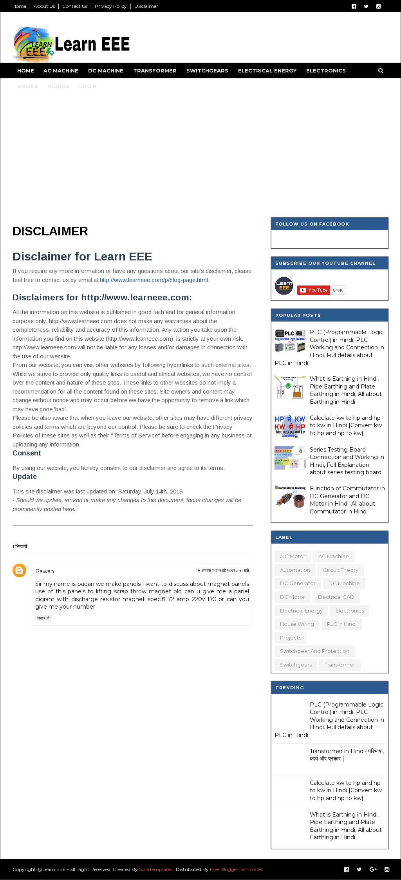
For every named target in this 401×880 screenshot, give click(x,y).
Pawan (44, 571)
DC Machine (105, 70)
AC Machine (60, 70)
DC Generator (298, 583)
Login (88, 86)
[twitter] (366, 6)
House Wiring (297, 624)
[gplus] (373, 869)
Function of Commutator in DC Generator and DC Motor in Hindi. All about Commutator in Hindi (347, 500)
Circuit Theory (340, 570)
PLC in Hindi (342, 624)
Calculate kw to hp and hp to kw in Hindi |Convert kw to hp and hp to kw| (346, 425)
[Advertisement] (200, 158)
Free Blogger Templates (236, 869)
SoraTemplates (155, 869)
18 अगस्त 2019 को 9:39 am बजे (222, 570)
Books (27, 86)
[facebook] (354, 6)
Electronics (326, 70)
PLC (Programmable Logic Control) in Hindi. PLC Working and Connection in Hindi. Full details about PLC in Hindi (329, 347)
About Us (44, 6)
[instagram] (378, 6)
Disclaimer (146, 6)
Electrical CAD (336, 597)
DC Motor (292, 597)
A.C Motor (292, 556)
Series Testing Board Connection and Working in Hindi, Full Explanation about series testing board (347, 461)
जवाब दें (43, 618)
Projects (290, 637)
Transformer (155, 70)
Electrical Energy (267, 70)
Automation (295, 570)
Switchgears (207, 70)
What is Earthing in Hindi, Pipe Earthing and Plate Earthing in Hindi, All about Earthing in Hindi (346, 390)
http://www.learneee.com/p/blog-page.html (154, 279)
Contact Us (74, 6)
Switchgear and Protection (314, 651)
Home (19, 6)
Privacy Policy (111, 6)
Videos (58, 86)
